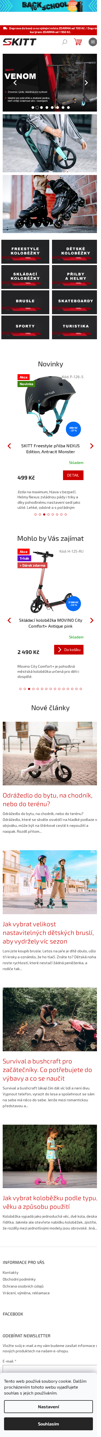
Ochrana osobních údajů (23, 1286)
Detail (73, 475)
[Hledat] (64, 42)
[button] (7, 83)
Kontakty (10, 1272)
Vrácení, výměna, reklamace (26, 1293)
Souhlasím (48, 1423)
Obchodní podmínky (19, 1279)
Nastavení (48, 1406)
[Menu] (93, 42)
